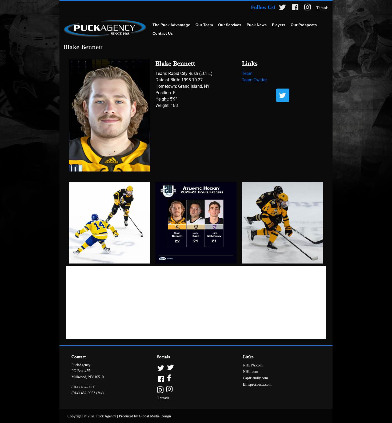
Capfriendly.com (255, 378)
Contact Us (163, 33)
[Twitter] (282, 95)
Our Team (204, 25)
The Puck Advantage (171, 25)
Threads (322, 8)
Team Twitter (254, 79)
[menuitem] (171, 25)
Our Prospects (304, 25)
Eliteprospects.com (257, 384)
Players (278, 25)
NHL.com (250, 372)
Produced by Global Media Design (145, 416)
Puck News (257, 25)
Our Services (229, 25)
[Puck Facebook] (295, 8)
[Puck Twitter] (282, 8)
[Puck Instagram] (307, 8)
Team (247, 73)
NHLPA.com (253, 365)
